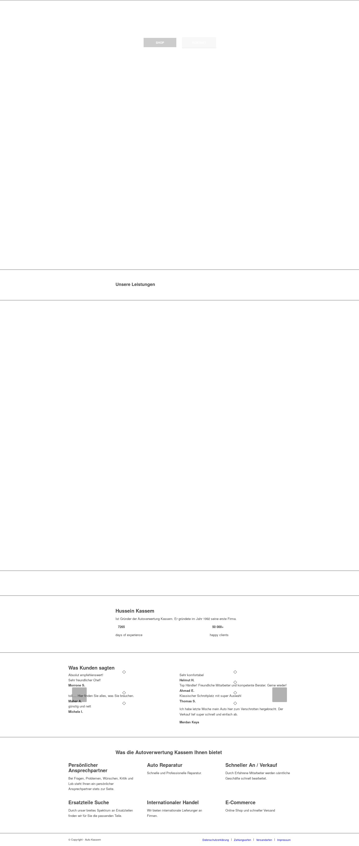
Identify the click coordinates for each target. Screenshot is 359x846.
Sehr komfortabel (192, 674)
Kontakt (199, 42)
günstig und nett (79, 706)
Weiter (279, 694)
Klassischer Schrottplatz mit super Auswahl (210, 695)
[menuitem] (215, 839)
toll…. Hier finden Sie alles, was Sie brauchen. (101, 695)
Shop (160, 42)
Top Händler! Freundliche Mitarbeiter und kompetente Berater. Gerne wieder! (233, 685)
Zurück (79, 694)
